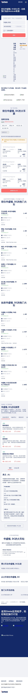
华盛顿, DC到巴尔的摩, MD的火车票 (11, 568)
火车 (7, 602)
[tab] (5, 417)
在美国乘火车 (14, 602)
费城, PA (11, 125)
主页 (2, 602)
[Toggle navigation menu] (26, 2)
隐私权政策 (19, 681)
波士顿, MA (5, 128)
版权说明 (3, 681)
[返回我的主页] (4, 2)
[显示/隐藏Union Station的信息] (24, 552)
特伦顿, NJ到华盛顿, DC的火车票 (10, 581)
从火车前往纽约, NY (6, 595)
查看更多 (4, 132)
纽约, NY (4, 125)
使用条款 (11, 681)
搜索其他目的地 (9, 122)
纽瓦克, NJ (19, 125)
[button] (8, 26)
